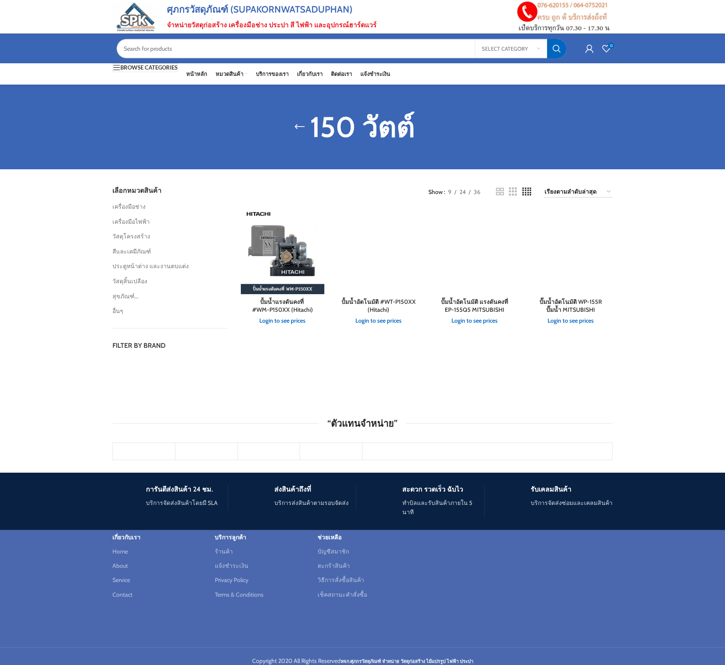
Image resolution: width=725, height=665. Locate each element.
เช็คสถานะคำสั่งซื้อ (342, 594)
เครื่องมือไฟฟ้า (131, 221)
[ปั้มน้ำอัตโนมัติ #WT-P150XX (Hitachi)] (378, 252)
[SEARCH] (556, 48)
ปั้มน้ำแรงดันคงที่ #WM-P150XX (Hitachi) (282, 306)
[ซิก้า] (206, 451)
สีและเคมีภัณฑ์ (131, 251)
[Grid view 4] (526, 191)
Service (121, 580)
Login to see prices (282, 320)
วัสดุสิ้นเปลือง (129, 281)
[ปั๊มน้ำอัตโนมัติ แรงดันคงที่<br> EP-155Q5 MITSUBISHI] (474, 252)
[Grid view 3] (513, 191)
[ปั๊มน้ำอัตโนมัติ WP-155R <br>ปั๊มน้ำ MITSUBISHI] (571, 252)
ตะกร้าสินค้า (334, 565)
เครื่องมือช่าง (129, 206)
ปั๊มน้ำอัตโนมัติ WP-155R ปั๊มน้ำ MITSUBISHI (571, 306)
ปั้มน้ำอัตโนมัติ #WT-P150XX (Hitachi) (379, 306)
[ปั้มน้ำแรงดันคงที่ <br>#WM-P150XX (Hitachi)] (282, 252)
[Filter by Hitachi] (139, 365)
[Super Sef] (144, 451)
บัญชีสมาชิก (333, 551)
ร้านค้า (224, 551)
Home (120, 551)
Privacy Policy (231, 580)
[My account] (589, 48)
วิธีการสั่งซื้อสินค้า (341, 580)
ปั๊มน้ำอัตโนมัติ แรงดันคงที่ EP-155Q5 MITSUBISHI (474, 306)
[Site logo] (135, 16)
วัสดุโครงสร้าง (131, 236)
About (120, 565)
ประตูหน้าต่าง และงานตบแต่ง (150, 266)
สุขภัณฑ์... (125, 296)
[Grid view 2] (500, 191)
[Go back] (299, 127)
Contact (122, 594)
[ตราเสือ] (331, 451)
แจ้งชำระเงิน (231, 565)
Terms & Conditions (239, 594)
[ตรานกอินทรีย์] (269, 451)
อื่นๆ (117, 311)
